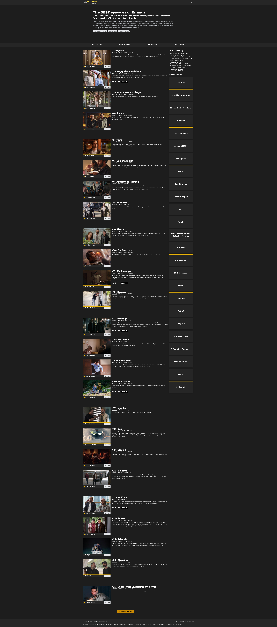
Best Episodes (97, 44)
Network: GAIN (113, 31)
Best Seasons (152, 44)
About (90, 621)
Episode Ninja (190, 621)
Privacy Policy (103, 621)
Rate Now (107, 66)
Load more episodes (125, 611)
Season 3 (114, 52)
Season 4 (114, 73)
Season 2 (114, 115)
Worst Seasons (179, 44)
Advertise (95, 621)
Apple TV (124, 81)
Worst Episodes (124, 44)
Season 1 (114, 183)
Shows (85, 621)
